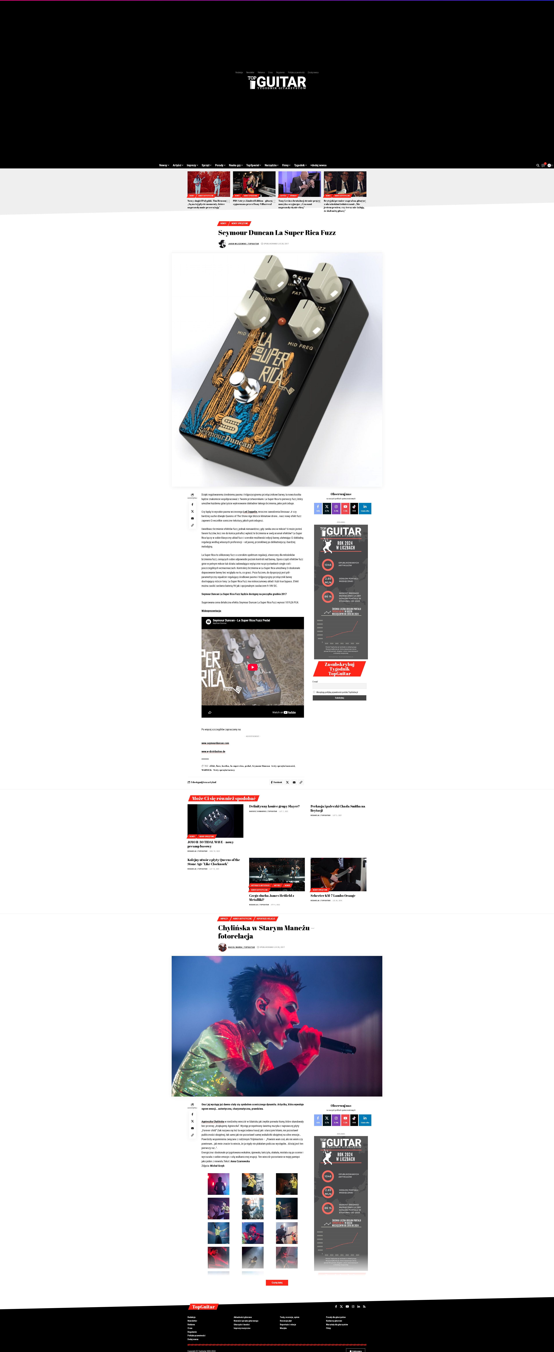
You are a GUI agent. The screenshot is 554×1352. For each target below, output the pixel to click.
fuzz (218, 766)
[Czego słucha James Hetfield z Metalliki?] (277, 874)
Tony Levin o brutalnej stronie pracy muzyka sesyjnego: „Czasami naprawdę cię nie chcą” (299, 204)
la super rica (237, 766)
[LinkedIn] (365, 508)
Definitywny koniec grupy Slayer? (274, 806)
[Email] (192, 518)
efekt (212, 766)
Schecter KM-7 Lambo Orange (333, 895)
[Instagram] (336, 508)
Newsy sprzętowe (250, 196)
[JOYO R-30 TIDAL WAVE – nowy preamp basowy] (215, 821)
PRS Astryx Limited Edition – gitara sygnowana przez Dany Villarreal (253, 202)
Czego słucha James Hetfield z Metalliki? (271, 897)
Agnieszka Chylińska (213, 1121)
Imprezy (224, 919)
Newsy (191, 196)
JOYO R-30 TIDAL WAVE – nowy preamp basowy (211, 844)
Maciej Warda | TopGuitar (241, 947)
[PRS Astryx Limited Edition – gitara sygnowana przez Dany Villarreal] (254, 184)
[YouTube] (347, 1306)
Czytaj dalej (277, 1282)
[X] (327, 508)
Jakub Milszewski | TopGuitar (243, 244)
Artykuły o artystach (260, 885)
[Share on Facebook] (192, 504)
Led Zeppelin (250, 511)
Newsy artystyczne (205, 196)
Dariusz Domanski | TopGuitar (263, 811)
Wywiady (293, 196)
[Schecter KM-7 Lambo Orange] (338, 874)
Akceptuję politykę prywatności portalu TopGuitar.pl (337, 692)
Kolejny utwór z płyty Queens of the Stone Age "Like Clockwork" (214, 862)
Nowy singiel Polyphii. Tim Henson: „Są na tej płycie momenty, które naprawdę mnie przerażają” (207, 204)
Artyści (283, 196)
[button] (538, 165)
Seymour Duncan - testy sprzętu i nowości (273, 766)
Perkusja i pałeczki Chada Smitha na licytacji (338, 808)
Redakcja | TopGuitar (197, 851)
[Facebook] (318, 508)
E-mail (315, 682)
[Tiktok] (354, 508)
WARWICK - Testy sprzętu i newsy (218, 770)
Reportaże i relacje (266, 919)
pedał (248, 766)
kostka (225, 766)
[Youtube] (345, 508)
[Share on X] (192, 511)
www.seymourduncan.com (215, 743)
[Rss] (364, 1306)
